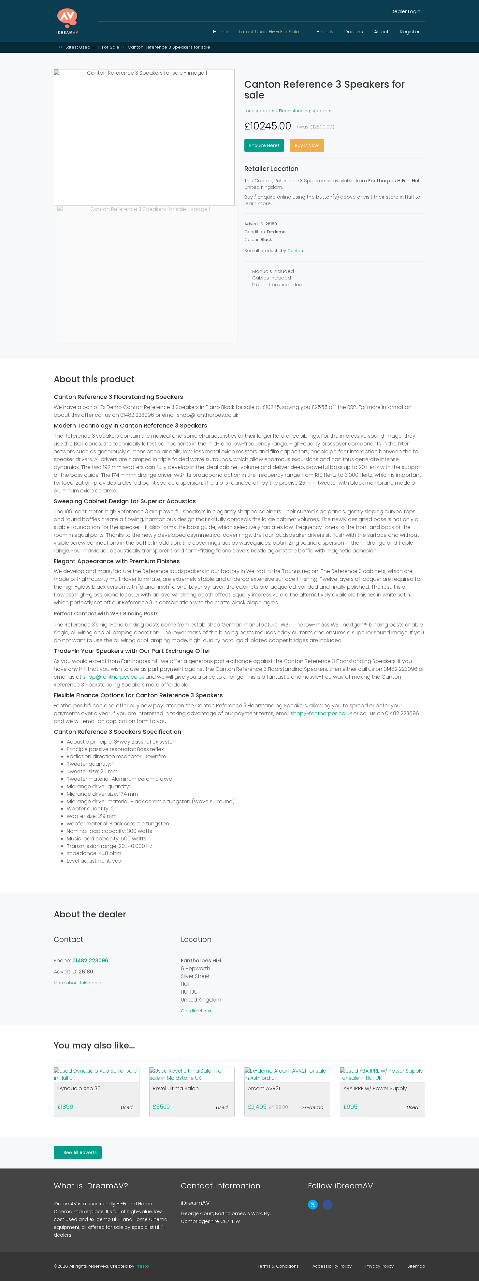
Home (220, 31)
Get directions (196, 1011)
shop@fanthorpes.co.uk (113, 677)
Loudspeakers (259, 110)
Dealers (353, 31)
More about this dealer (78, 983)
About (381, 31)
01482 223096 (90, 960)
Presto (142, 1266)
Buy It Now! (307, 145)
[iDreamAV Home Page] (55, 47)
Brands (325, 31)
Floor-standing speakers (305, 110)
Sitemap (416, 1266)
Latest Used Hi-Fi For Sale (269, 31)
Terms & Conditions (278, 1266)
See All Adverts (79, 1152)
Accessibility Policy (332, 1266)
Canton (295, 250)
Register (410, 31)
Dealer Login (404, 11)
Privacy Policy (379, 1266)
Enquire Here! (264, 145)
